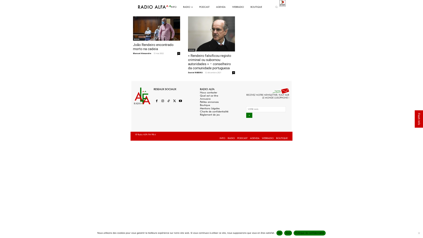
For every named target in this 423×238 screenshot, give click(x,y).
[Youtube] (180, 101)
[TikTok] (169, 101)
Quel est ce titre (209, 95)
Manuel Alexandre (142, 53)
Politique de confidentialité (309, 233)
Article (136, 39)
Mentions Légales (210, 108)
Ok (279, 233)
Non (288, 233)
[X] (174, 101)
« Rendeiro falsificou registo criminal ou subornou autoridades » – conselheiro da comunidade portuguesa (209, 62)
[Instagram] (163, 101)
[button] (276, 7)
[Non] (419, 233)
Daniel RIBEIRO (195, 72)
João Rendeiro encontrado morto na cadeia (153, 47)
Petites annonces (209, 101)
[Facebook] (157, 101)
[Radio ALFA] (151, 7)
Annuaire (205, 98)
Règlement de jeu (210, 114)
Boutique (205, 105)
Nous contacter (208, 92)
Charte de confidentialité (214, 111)
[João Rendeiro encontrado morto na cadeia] (156, 28)
